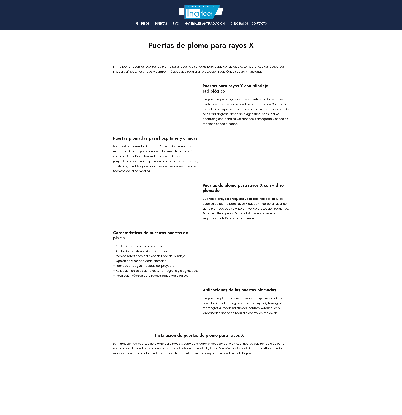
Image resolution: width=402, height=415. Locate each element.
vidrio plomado (213, 208)
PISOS (145, 24)
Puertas (161, 24)
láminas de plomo (172, 146)
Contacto (259, 24)
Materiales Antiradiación (205, 24)
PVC (176, 24)
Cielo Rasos (240, 24)
